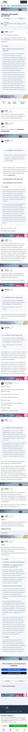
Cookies (20, 711)
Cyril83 (6, 110)
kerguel (6, 31)
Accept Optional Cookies (19, 725)
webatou (7, 270)
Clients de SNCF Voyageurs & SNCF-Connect (14, 24)
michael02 (7, 140)
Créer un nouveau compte (14, 669)
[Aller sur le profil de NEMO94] (2, 489)
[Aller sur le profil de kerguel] (2, 23)
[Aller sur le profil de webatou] (2, 270)
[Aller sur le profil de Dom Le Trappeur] (2, 383)
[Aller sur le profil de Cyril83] (2, 111)
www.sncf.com (11, 175)
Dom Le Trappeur (9, 383)
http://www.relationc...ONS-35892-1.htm (13, 179)
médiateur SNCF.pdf (6, 529)
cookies (13, 717)
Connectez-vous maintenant (14, 673)
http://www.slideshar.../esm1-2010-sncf (12, 182)
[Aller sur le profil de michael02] (2, 141)
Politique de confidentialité (11, 711)
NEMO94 (7, 488)
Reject (4, 725)
